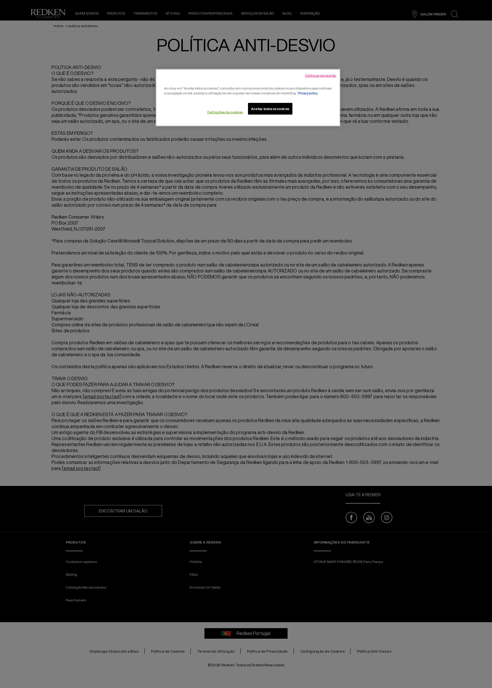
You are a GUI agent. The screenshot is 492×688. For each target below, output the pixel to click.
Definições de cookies (225, 112)
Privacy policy (307, 93)
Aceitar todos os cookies (270, 108)
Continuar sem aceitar (320, 75)
